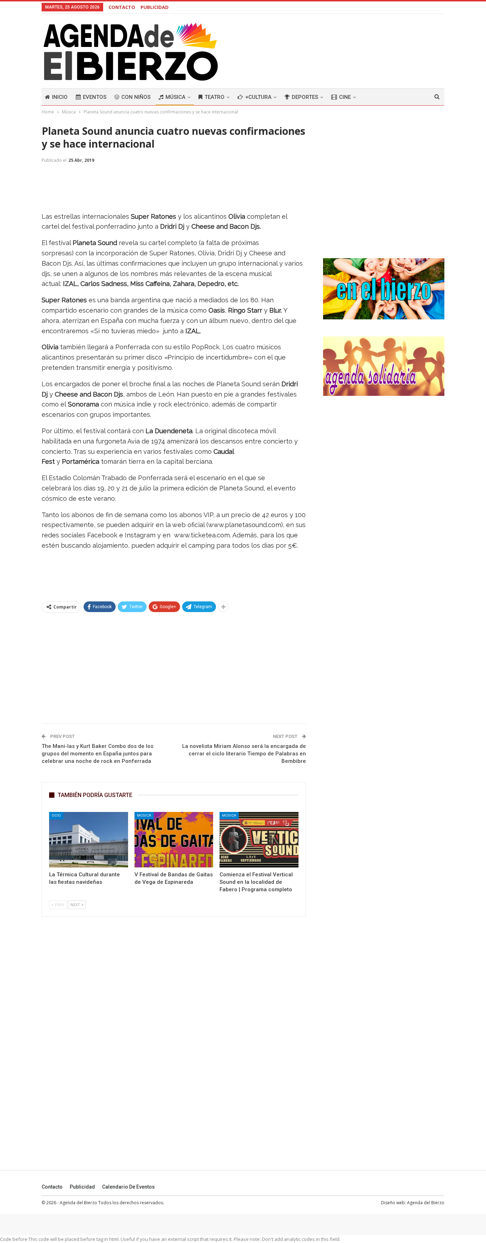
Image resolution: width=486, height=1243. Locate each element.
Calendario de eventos (128, 1187)
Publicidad (82, 1187)
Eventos (94, 97)
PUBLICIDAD (155, 7)
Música (175, 97)
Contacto (52, 1187)
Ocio (56, 815)
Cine (345, 97)
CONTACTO (122, 7)
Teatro (214, 97)
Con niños (135, 97)
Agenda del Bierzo (425, 1203)
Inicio (60, 97)
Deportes (305, 97)
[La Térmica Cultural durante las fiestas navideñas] (88, 839)
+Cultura (258, 97)
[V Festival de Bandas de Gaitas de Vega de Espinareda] (173, 839)
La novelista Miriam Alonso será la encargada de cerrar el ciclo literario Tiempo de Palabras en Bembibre (244, 753)
